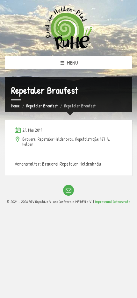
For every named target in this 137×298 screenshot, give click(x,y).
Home (15, 106)
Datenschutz (121, 201)
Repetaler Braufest (42, 106)
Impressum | (104, 201)
